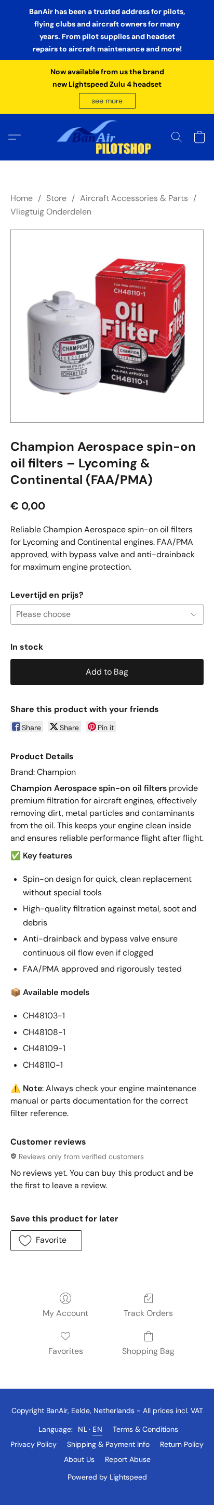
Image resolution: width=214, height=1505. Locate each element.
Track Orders (148, 1313)
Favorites (65, 1351)
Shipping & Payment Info (108, 1444)
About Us (79, 1459)
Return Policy (182, 1444)
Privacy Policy (33, 1444)
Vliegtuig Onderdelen (50, 211)
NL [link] (82, 1429)
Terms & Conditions (145, 1429)
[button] (107, 101)
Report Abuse (128, 1459)
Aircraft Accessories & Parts (134, 198)
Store (56, 198)
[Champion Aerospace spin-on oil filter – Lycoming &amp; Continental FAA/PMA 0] (107, 326)
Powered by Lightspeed (107, 1477)
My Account (65, 1313)
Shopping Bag (148, 1351)
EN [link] (97, 1429)
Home (21, 198)
